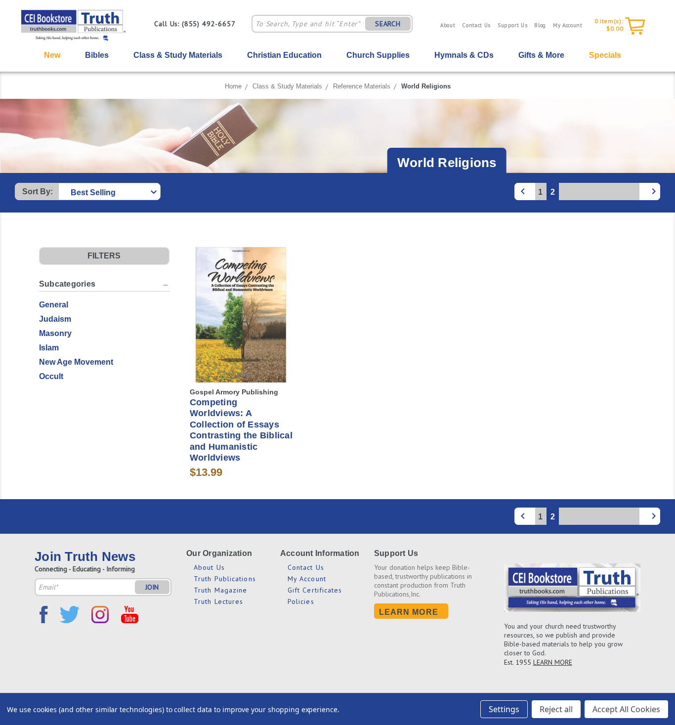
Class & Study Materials (177, 55)
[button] (104, 256)
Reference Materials (361, 86)
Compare (238, 315)
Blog (540, 25)
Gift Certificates (315, 590)
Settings (504, 709)
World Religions (426, 86)
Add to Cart (240, 332)
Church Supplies (378, 55)
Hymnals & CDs (464, 55)
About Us (209, 567)
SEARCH (388, 23)
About (447, 25)
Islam (49, 347)
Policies (301, 601)
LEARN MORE (552, 662)
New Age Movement (76, 362)
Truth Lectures (218, 601)
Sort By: (37, 191)
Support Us (513, 25)
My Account (568, 25)
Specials (605, 55)
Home (233, 86)
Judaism (55, 319)
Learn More (408, 612)
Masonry (55, 333)
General (53, 304)
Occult (51, 376)
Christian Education (284, 55)
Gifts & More (541, 55)
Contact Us (476, 25)
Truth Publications (225, 578)
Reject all (556, 709)
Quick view (241, 297)
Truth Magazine (220, 590)
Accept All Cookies (626, 709)
